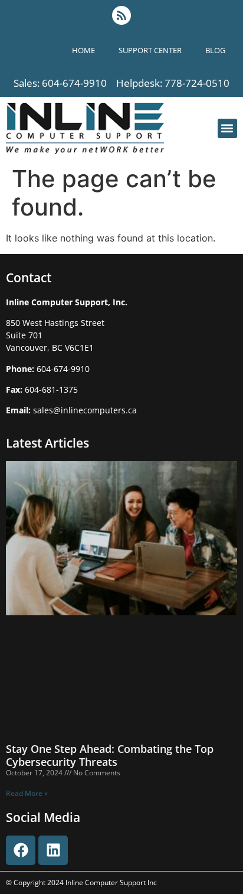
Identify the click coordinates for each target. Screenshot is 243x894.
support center (150, 50)
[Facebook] (20, 850)
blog (215, 50)
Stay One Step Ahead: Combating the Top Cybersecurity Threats (110, 755)
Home (83, 50)
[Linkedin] (53, 850)
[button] (227, 128)
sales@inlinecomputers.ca (85, 410)
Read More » (27, 793)
